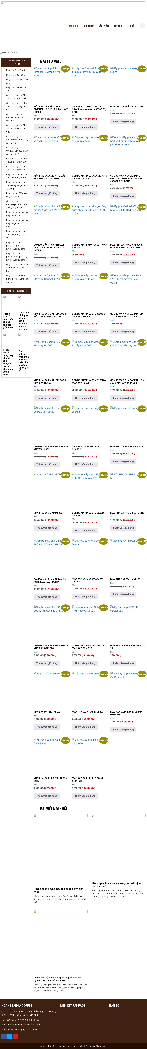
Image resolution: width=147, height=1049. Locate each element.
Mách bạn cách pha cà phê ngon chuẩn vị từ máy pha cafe (23, 320)
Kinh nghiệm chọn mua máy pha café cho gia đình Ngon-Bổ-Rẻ (23, 361)
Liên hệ (130, 25)
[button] (142, 25)
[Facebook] (4, 1036)
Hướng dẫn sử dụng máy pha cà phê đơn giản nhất (8, 320)
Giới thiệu (88, 25)
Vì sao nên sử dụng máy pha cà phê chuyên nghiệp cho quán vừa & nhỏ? (8, 362)
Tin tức (118, 25)
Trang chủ (73, 25)
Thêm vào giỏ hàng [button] (46, 127)
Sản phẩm (104, 25)
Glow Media (101, 1046)
